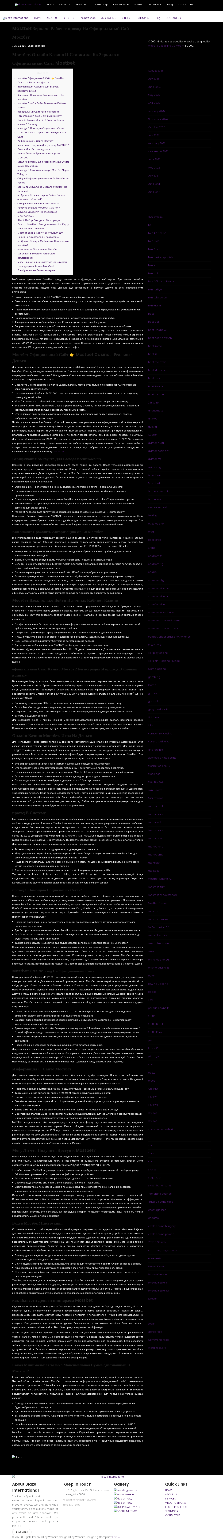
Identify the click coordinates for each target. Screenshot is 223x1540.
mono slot (154, 822)
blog (151, 531)
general (153, 701)
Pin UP (151, 1016)
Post (150, 1064)
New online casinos (160, 943)
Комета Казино (156, 1266)
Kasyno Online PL (158, 741)
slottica (152, 1161)
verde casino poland (161, 1234)
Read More (22, 1532)
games (152, 693)
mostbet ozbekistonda (162, 895)
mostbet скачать (158, 919)
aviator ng (154, 467)
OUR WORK (107, 18)
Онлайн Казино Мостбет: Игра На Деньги (40, 120)
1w (149, 225)
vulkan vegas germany (162, 1250)
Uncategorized (36, 45)
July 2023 (153, 135)
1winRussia (154, 305)
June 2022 (154, 159)
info (150, 725)
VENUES (125, 18)
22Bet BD (153, 402)
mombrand (155, 806)
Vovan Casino (157, 1242)
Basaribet (154, 483)
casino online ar (158, 596)
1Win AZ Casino (157, 233)
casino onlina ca (158, 588)
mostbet (59, 451)
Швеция (152, 1298)
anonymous (155, 410)
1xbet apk (153, 321)
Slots (151, 1153)
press (151, 1080)
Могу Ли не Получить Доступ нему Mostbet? (43, 145)
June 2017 (154, 192)
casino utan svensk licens (164, 620)
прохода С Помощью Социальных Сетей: (41, 128)
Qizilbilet (153, 1088)
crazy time (154, 644)
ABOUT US (52, 18)
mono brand (156, 814)
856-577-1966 (71, 1505)
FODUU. (116, 1537)
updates (153, 1218)
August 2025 (155, 71)
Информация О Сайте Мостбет (35, 141)
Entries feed (155, 1332)
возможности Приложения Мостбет (37, 249)
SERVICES (68, 18)
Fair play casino (158, 653)
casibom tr (155, 556)
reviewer (153, 1113)
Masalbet (154, 774)
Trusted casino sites (160, 1201)
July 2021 (153, 175)
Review (152, 1097)
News (151, 951)
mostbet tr (154, 911)
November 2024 (158, 119)
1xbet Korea (155, 346)
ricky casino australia (161, 1129)
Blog (157, 18)
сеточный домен (157, 1282)
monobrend (155, 846)
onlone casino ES (158, 967)
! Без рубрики (155, 217)
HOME (37, 18)
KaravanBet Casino (160, 733)
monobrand (155, 838)
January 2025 (156, 111)
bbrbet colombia (159, 491)
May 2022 (154, 167)
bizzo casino (156, 523)
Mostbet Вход (25, 216)
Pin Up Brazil (155, 1024)
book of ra (154, 540)
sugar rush (155, 1177)
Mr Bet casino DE (158, 927)
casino (152, 572)
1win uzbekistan (157, 297)
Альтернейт (154, 1258)
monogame (155, 854)
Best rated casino (159, 507)
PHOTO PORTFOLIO (176, 1507)
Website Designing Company (166, 45)
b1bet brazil (155, 475)
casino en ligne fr (158, 580)
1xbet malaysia (157, 362)
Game (152, 685)
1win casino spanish (160, 257)
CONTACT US (173, 18)
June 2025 (154, 87)
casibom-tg (155, 564)
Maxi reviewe (156, 782)
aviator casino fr (158, 451)
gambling (154, 677)
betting (152, 515)
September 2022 (158, 151)
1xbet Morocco (157, 370)
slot (150, 1145)
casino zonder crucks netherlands (169, 636)
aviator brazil (156, 443)
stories (152, 1169)
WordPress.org (157, 1348)
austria (152, 427)
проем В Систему (27, 124)
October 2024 (156, 127)
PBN (150, 1000)
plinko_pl (153, 1056)
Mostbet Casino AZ (160, 879)
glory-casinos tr (158, 709)
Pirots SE (153, 1048)
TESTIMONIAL (142, 18)
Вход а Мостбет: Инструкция (33, 149)
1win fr (151, 265)
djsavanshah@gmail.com (79, 1499)
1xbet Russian (156, 386)
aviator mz (155, 459)
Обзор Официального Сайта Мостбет (38, 203)
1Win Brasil (154, 241)
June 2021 (154, 184)
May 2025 (154, 95)
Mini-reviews (155, 798)
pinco (151, 1040)
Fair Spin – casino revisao (164, 661)
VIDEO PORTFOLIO (175, 1503)
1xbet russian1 (156, 394)
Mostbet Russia (157, 903)
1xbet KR (152, 354)
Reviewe (153, 1105)
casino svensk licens (161, 612)
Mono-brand (156, 830)
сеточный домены (158, 1290)
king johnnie (155, 749)
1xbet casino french (160, 338)
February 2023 (157, 143)
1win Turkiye (155, 289)
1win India (154, 273)
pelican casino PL (159, 1008)
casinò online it (157, 604)
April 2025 (154, 103)
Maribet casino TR (159, 766)
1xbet (151, 313)
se (149, 1137)
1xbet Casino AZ (157, 330)
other (151, 975)
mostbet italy (156, 887)
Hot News (153, 717)
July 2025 (153, 79)
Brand (152, 548)
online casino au (158, 959)
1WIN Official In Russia (161, 281)
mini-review (155, 790)
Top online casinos (160, 1193)
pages (152, 992)
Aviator (152, 435)
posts (151, 1072)
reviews (152, 1121)
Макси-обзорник (157, 1274)
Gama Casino (157, 669)
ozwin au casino (158, 984)
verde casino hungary (162, 1226)
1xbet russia (155, 378)
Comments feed (158, 1340)
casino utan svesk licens (163, 628)
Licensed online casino (162, 757)
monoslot (154, 863)
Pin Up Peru (155, 1032)
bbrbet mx (154, 499)
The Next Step (87, 18)
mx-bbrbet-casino (159, 935)
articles (152, 418)
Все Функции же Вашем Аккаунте (36, 270)
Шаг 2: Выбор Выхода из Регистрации (38, 220)
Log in (151, 1323)
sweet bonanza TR (159, 1185)
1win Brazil (154, 249)
